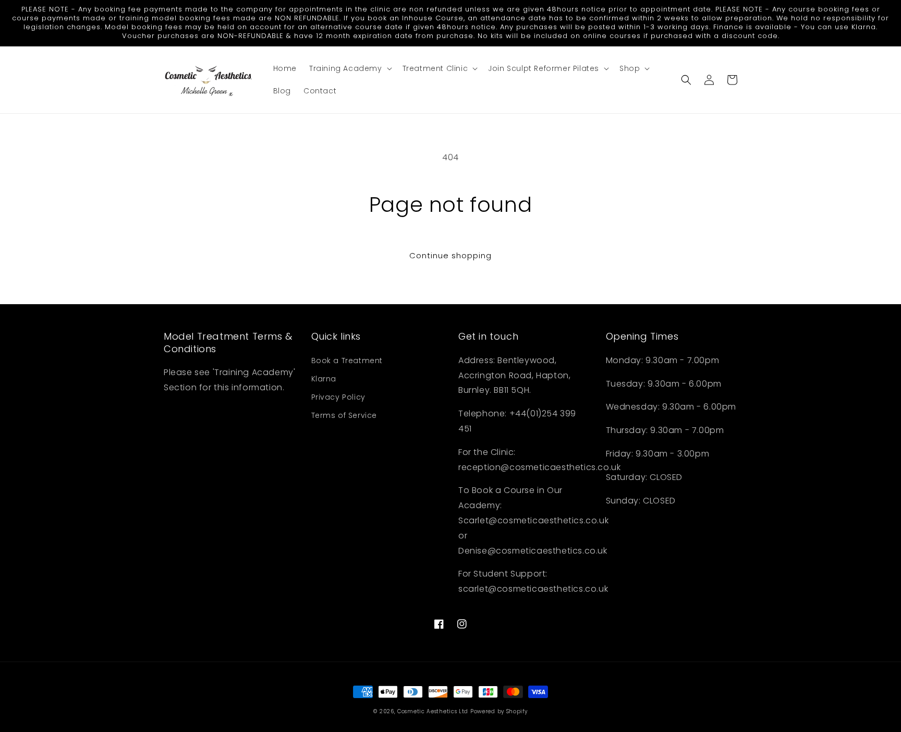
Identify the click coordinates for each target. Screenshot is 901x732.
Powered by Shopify (499, 711)
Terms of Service (344, 415)
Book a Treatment (347, 360)
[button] (349, 68)
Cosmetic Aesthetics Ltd (432, 711)
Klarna (324, 379)
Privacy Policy (338, 397)
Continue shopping (450, 255)
